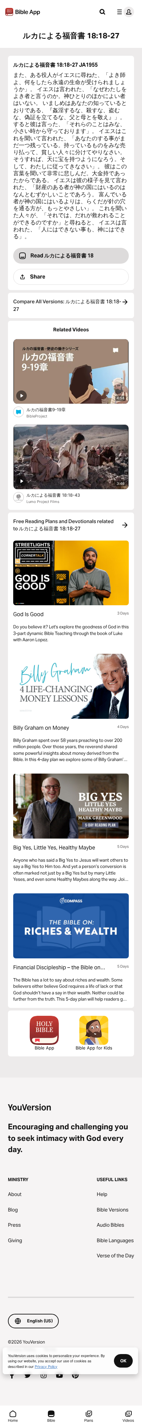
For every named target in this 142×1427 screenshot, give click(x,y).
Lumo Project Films (42, 501)
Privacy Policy (46, 1366)
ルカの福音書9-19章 (51, 409)
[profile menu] (124, 11)
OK (123, 1360)
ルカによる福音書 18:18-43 (58, 495)
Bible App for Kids (94, 1047)
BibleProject (36, 416)
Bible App (44, 1047)
